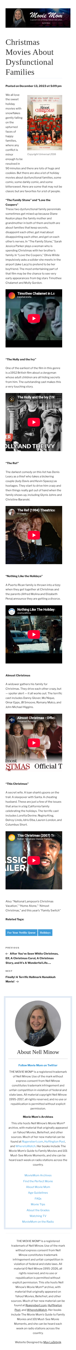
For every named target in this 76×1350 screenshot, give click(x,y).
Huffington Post (54, 1141)
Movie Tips (38, 1204)
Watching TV (38, 1216)
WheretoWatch (25, 1146)
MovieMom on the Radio (38, 1221)
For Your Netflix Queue (21, 932)
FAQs (38, 1198)
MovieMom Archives (38, 1175)
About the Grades (38, 1210)
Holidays (45, 932)
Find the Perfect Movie (38, 1181)
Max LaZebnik (52, 1342)
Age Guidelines (38, 1192)
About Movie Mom (38, 1187)
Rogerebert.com (32, 1141)
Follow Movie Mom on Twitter (38, 1065)
